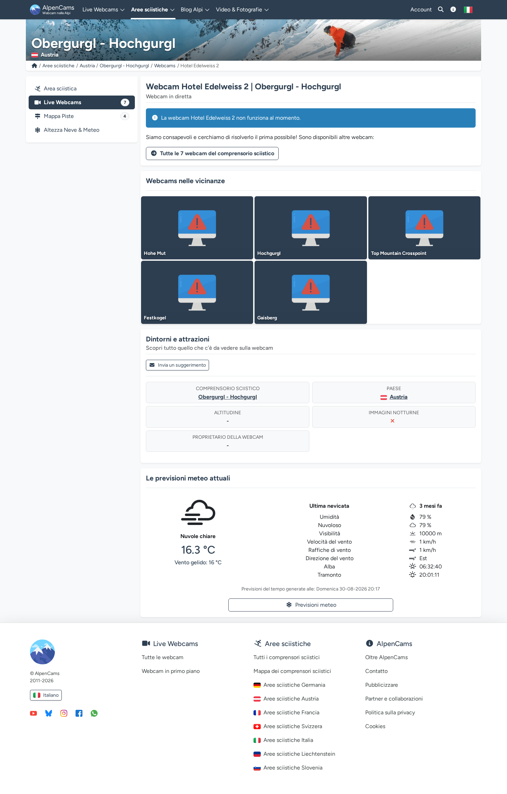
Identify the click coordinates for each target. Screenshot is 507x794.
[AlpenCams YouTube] (33, 713)
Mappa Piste (85, 116)
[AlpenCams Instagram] (63, 713)
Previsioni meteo (315, 605)
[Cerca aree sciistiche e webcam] (441, 10)
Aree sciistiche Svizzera (293, 726)
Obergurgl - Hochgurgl (124, 66)
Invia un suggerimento (182, 365)
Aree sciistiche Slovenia (293, 767)
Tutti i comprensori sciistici (287, 657)
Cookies (375, 726)
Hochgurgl (268, 253)
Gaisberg (267, 318)
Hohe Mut (155, 253)
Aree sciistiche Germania (294, 685)
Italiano (51, 695)
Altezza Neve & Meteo (71, 130)
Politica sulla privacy (390, 712)
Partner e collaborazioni (394, 698)
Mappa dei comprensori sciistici (292, 671)
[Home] (34, 66)
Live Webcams (85, 102)
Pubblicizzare (381, 685)
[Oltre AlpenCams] (453, 10)
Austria (87, 66)
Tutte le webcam (162, 657)
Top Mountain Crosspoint (399, 253)
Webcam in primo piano (171, 671)
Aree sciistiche (58, 66)
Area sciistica (60, 88)
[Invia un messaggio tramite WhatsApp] (94, 713)
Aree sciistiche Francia (291, 712)
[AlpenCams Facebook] (79, 713)
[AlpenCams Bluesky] (48, 713)
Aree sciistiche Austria (291, 698)
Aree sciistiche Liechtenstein (299, 754)
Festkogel (155, 318)
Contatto (376, 671)
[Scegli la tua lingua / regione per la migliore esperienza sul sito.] (468, 10)
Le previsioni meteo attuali (188, 478)
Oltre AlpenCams (386, 657)
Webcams (165, 66)
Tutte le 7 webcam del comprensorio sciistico (217, 153)
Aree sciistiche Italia (288, 740)
